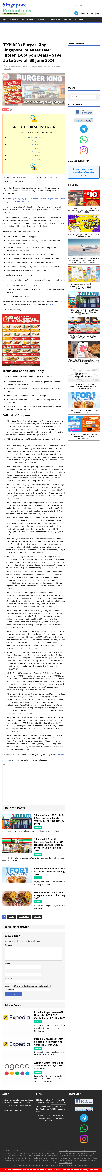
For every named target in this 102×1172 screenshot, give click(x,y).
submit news (84, 1151)
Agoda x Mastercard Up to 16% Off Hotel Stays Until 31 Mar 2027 (48, 1065)
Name (7, 964)
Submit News (8, 1110)
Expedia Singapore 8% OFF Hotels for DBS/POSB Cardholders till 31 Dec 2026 (49, 1015)
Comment (9, 945)
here (51, 304)
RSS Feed (36, 159)
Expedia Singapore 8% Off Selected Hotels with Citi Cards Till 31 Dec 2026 (48, 1041)
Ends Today (42, 20)
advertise (76, 1151)
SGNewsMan (23, 66)
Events (34, 66)
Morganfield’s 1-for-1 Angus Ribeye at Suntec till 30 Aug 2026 (49, 895)
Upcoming (55, 20)
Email (7, 971)
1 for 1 (11, 917)
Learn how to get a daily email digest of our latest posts (84, 172)
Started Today (28, 20)
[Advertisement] (51, 31)
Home (4, 20)
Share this (6, 760)
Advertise (18, 1110)
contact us (92, 1151)
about (71, 1151)
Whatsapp (35, 144)
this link (60, 754)
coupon (37, 917)
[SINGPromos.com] (51, 8)
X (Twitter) (36, 155)
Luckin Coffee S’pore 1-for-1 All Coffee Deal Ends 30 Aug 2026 (49, 871)
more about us (25, 1105)
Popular (67, 20)
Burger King (24, 917)
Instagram (35, 148)
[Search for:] (86, 5)
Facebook (36, 152)
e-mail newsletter (35, 137)
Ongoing (14, 20)
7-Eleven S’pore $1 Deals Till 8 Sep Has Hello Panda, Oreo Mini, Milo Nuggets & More (49, 819)
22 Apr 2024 (10, 66)
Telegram (36, 141)
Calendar (79, 20)
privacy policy (64, 1151)
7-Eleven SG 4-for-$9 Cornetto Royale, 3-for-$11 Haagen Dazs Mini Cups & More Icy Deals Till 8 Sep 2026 (48, 844)
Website (8, 978)
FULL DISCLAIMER (65, 1163)
